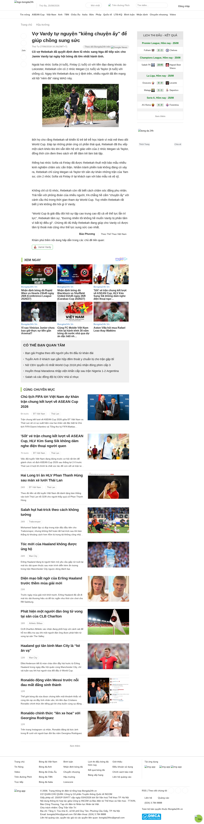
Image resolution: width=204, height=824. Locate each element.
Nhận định (142, 14)
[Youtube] (185, 790)
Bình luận (129, 14)
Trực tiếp (18, 782)
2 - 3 (160, 50)
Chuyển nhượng (159, 14)
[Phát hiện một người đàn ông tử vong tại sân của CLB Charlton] (108, 622)
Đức (91, 14)
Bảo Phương (87, 234)
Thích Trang (144, 144)
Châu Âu (75, 14)
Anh (60, 14)
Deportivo (174, 90)
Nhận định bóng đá (73, 766)
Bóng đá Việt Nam (48, 761)
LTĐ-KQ (118, 14)
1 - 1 (160, 90)
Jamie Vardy (44, 247)
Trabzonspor (34, 521)
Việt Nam (51, 14)
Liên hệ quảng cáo (122, 777)
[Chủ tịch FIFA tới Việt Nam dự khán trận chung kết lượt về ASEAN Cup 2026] (108, 407)
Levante (173, 83)
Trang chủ (19, 761)
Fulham (147, 50)
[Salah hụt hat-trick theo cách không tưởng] (108, 520)
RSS (144, 790)
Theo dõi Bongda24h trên (98, 46)
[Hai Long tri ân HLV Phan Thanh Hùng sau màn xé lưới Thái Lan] (108, 486)
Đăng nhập (184, 6)
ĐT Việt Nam (39, 414)
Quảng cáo (163, 798)
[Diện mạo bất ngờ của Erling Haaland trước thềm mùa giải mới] (108, 589)
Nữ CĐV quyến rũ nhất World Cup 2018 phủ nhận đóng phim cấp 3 (68, 365)
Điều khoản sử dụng (123, 766)
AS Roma (146, 105)
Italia (84, 14)
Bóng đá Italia (46, 782)
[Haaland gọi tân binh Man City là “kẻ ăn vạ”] (108, 656)
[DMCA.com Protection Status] (151, 819)
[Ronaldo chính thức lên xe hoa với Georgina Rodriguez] (108, 724)
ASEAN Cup (38, 14)
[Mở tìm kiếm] (166, 5)
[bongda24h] (16, 15)
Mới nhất (95, 5)
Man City (33, 556)
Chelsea (173, 50)
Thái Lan (55, 414)
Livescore (68, 782)
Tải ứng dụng (151, 761)
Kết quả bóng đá (96, 770)
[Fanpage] (171, 790)
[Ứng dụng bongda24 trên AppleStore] (176, 766)
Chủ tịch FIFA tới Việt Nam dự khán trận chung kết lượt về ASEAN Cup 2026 (50, 402)
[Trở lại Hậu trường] (23, 64)
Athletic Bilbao (35, 623)
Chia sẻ (178, 144)
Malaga (147, 90)
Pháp (98, 14)
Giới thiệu (117, 761)
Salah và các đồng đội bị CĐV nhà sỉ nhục (52, 377)
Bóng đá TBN (45, 777)
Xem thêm (75, 746)
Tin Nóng (18, 766)
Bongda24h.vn (175, 809)
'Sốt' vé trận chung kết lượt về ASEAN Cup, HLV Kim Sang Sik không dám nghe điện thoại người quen (52, 441)
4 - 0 (160, 105)
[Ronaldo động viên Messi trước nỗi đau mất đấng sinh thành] (108, 690)
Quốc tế (107, 14)
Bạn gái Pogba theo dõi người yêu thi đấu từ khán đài (59, 353)
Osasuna (146, 83)
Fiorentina (174, 105)
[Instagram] (178, 790)
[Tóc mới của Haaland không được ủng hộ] (108, 554)
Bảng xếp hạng (95, 775)
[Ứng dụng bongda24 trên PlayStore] (164, 766)
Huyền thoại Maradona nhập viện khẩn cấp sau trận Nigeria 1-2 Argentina (72, 371)
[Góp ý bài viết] (23, 57)
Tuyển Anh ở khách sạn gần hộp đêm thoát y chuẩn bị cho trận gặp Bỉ (69, 359)
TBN (66, 14)
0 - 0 (160, 83)
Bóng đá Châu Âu (48, 772)
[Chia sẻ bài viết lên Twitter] (23, 43)
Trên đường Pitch (121, 5)
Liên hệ (148, 798)
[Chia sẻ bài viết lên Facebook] (23, 36)
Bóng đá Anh (45, 766)
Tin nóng (25, 14)
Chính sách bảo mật (123, 772)
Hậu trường (69, 777)
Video (173, 14)
